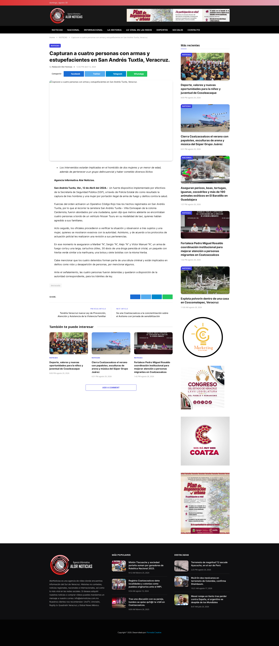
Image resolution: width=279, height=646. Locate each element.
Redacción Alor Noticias (62, 66)
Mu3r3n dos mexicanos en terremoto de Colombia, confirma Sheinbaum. (208, 580)
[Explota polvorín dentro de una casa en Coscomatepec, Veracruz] (205, 280)
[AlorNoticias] (66, 16)
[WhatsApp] (39, 197)
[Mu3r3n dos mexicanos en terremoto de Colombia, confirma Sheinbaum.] (181, 581)
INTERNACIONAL (93, 29)
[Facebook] (39, 175)
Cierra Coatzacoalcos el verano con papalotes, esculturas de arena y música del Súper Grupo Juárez (110, 367)
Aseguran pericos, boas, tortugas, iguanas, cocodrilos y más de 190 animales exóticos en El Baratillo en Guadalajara (204, 193)
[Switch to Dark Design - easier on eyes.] (228, 3)
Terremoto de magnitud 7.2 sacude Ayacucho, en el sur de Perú (209, 564)
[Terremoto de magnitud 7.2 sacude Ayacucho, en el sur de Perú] (181, 565)
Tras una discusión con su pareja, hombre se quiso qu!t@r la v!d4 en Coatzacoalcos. (147, 602)
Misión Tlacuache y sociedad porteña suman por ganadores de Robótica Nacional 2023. (146, 565)
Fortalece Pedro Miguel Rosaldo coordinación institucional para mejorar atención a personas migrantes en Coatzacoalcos (152, 367)
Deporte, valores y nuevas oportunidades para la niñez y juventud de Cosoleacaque (66, 365)
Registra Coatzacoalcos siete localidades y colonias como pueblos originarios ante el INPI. (145, 583)
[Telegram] (39, 190)
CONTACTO (194, 29)
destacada (55, 285)
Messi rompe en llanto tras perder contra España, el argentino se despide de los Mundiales (209, 599)
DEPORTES (162, 29)
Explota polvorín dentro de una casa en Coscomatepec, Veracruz (205, 300)
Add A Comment (110, 387)
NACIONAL (73, 29)
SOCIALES (177, 29)
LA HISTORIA (114, 29)
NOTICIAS (57, 29)
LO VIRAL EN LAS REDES (139, 29)
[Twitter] (39, 183)
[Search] (228, 29)
